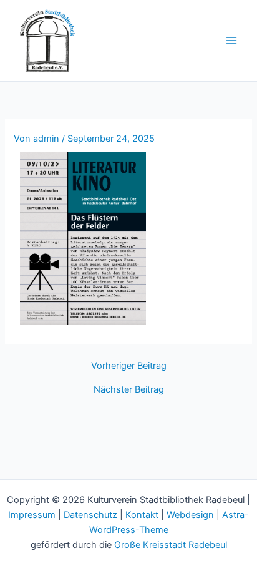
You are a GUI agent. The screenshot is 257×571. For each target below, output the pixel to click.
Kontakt (141, 514)
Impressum (32, 514)
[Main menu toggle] (231, 40)
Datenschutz (90, 514)
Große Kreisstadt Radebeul (170, 544)
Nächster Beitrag (129, 389)
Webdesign (190, 514)
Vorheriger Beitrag (129, 366)
